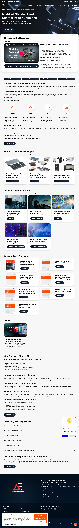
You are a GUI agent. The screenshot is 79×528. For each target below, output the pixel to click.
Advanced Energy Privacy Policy (12, 524)
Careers (23, 508)
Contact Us (8, 29)
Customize (40, 521)
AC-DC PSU (34, 181)
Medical (10, 218)
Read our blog (66, 428)
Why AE (30, 78)
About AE (4, 508)
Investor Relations (25, 511)
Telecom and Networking (39, 246)
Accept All (40, 515)
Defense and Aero (37, 218)
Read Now (24, 268)
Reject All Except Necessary (40, 518)
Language (65, 1)
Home (3, 9)
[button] (75, 524)
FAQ (66, 78)
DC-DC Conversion (12, 181)
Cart (75, 1)
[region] (25, 519)
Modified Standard (12, 78)
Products (8, 9)
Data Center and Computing (16, 246)
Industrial (57, 218)
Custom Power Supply (48, 78)
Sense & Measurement (62, 181)
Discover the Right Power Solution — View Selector (23, 66)
